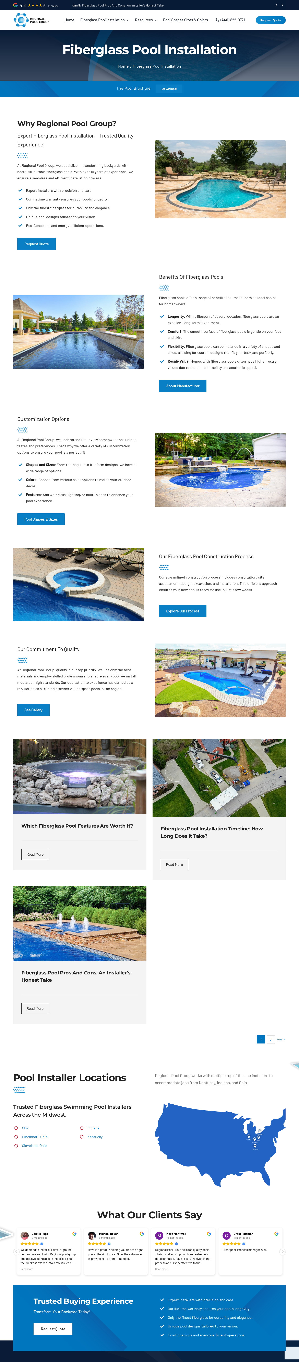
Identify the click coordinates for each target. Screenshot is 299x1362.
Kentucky (95, 1136)
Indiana (93, 1128)
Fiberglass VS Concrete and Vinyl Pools (104, 5)
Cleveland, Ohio (34, 1145)
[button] (282, 1252)
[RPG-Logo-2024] (31, 14)
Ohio (25, 1128)
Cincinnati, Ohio (35, 1136)
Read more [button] (95, 1269)
